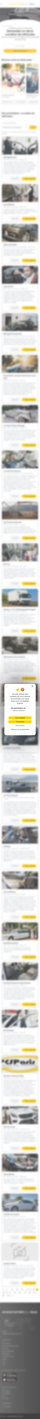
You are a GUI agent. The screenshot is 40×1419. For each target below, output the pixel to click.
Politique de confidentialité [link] (20, 729)
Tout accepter (20, 718)
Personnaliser (20, 725)
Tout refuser (20, 722)
